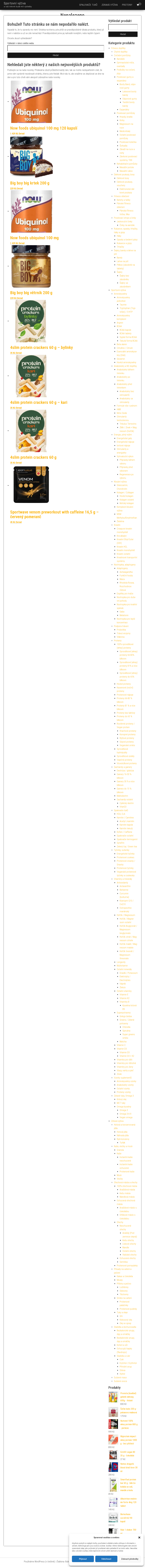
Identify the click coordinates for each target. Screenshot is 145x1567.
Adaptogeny (122, 568)
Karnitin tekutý (126, 828)
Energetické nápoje (125, 442)
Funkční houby (126, 575)
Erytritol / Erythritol (128, 1363)
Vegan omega (126, 1117)
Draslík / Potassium (129, 973)
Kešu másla (125, 1193)
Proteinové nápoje (125, 694)
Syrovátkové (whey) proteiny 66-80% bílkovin (128, 655)
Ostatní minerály (124, 969)
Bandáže (121, 59)
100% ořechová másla (127, 1186)
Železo (123, 987)
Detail (21, 133)
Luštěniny (124, 1287)
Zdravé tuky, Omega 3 (124, 1095)
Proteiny (127, 5)
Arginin (120, 322)
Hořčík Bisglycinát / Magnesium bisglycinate (128, 930)
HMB (119, 409)
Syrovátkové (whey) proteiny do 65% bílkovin (128, 677)
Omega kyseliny (124, 1106)
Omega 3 (124, 1110)
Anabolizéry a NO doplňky (125, 366)
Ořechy (120, 1222)
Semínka (124, 1262)
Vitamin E (124, 994)
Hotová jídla (122, 1132)
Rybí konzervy (123, 1139)
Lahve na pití (122, 261)
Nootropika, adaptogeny (125, 564)
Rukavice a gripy (124, 243)
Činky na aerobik (127, 225)
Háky (119, 236)
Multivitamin (122, 965)
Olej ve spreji (125, 1323)
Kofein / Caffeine (124, 832)
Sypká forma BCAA (128, 337)
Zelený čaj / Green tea (127, 846)
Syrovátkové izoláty (125, 756)
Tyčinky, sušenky (121, 850)
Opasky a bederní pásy (127, 239)
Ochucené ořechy (128, 1258)
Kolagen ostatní (127, 499)
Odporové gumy (129, 98)
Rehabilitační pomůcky (127, 163)
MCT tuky (121, 1103)
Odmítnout (106, 1559)
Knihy (122, 120)
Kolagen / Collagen (125, 492)
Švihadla (123, 145)
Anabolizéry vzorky (125, 1085)
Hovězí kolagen (126, 496)
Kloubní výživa (120, 481)
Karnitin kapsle (126, 824)
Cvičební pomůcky (122, 55)
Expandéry (124, 109)
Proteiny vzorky (124, 1092)
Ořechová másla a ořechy (125, 1182)
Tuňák (122, 1142)
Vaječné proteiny (124, 760)
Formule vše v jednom (127, 405)
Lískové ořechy (129, 1244)
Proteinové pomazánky (127, 1265)
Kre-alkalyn (122, 536)
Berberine (124, 890)
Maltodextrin (122, 796)
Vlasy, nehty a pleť (125, 1070)
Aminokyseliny (120, 293)
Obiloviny (124, 1291)
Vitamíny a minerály (123, 879)
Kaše (119, 1153)
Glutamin (121, 359)
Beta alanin (122, 344)
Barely (119, 257)
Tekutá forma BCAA (128, 340)
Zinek (119, 1074)
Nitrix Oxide (122, 413)
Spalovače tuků (88, 5)
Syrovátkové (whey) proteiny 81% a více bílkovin (128, 666)
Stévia (122, 1370)
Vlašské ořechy (129, 1254)
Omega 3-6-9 (125, 1114)
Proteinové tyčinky (125, 868)
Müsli (119, 1175)
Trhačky (120, 246)
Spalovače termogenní (127, 839)
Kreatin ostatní (123, 554)
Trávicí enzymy (123, 633)
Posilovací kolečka (128, 142)
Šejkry (119, 272)
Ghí (121, 1316)
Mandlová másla (127, 1197)
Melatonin (124, 615)
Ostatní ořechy (129, 1251)
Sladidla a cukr (123, 1356)
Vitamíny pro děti (124, 1059)
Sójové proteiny (127, 741)
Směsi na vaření (124, 1298)
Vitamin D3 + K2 (127, 1056)
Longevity (121, 962)
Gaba (122, 611)
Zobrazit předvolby (129, 1559)
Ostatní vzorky (123, 1088)
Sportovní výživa (15, 3)
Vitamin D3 (122, 1048)
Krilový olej (121, 1099)
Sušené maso (120, 1377)
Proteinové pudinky (128, 1309)
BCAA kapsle (125, 330)
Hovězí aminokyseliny (126, 362)
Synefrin (120, 843)
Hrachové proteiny (128, 731)
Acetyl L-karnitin (127, 821)
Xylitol (122, 1374)
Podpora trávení (121, 626)
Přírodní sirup (126, 1366)
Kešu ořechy (128, 1240)
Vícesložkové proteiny (127, 763)
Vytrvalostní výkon (125, 456)
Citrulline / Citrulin (125, 348)
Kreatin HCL (122, 546)
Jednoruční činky (124, 221)
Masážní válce (126, 171)
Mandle (125, 1247)
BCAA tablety (125, 333)
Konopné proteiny (128, 734)
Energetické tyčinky (126, 853)
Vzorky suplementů (123, 1077)
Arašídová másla (127, 1189)
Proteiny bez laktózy (126, 713)
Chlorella (126, 1027)
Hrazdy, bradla (126, 116)
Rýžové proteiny (127, 738)
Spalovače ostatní (125, 835)
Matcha (123, 1041)
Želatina (120, 521)
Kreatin (117, 525)
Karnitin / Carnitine (125, 817)
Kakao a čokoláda (125, 1276)
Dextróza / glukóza (125, 770)
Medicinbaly (125, 131)
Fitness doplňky (118, 48)
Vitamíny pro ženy (125, 1067)
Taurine (123, 304)
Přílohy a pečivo (124, 1283)
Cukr (122, 1359)
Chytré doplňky (120, 51)
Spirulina (126, 1030)
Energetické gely (124, 438)
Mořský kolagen (127, 503)
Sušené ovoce (120, 1381)
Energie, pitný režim (123, 434)
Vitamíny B (124, 1001)
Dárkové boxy (123, 178)
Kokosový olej (126, 1319)
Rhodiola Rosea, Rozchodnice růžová (127, 586)
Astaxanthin (125, 886)
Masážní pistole (127, 167)
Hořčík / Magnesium (126, 915)
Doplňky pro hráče (125, 593)
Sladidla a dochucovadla (125, 1327)
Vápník (123, 983)
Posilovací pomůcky (126, 113)
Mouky (120, 1280)
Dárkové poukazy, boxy (124, 174)
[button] (139, 1537)
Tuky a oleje (122, 1312)
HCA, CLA (121, 814)
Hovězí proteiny (124, 684)
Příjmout (83, 1559)
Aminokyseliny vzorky (126, 1081)
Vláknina (120, 637)
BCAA (119, 326)
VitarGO (123, 806)
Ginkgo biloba (126, 1016)
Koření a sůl (122, 1345)
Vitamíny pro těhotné (126, 1063)
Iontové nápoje (123, 445)
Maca (122, 579)
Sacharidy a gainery (123, 767)
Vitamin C (121, 1045)
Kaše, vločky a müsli (123, 1146)
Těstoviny (124, 1294)
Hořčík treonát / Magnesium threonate (127, 955)
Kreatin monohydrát (126, 550)
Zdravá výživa (110, 5)
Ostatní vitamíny (124, 991)
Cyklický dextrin (127, 803)
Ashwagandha (126, 572)
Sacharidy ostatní (125, 799)
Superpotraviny (124, 1012)
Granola (120, 1150)
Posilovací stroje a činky (125, 218)
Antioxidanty (122, 882)
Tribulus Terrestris (128, 423)
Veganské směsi (127, 745)
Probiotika (121, 629)
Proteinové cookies (125, 857)
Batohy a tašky (123, 200)
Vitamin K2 (124, 998)
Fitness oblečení (121, 196)
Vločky (120, 1178)
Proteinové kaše (127, 1171)
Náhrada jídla (123, 1135)
